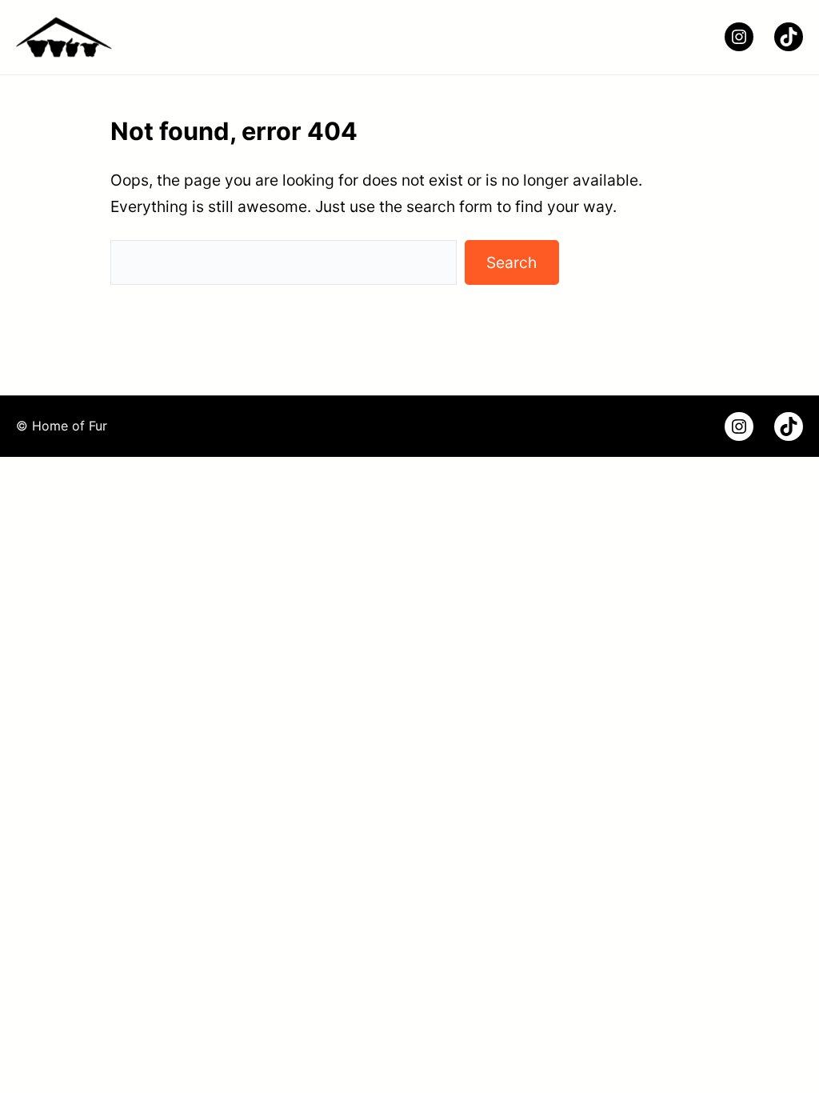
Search (511, 262)
